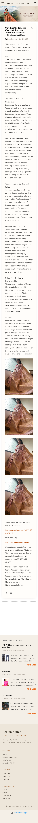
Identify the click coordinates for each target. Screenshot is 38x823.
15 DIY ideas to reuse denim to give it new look (16, 646)
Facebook (6, 776)
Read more (31, 665)
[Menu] (2, 3)
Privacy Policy (7, 795)
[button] (31, 28)
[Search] (35, 3)
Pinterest (6, 779)
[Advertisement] (19, 619)
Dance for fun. (8, 695)
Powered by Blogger (20, 813)
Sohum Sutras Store (10, 757)
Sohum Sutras (24, 3)
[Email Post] (10, 594)
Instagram (6, 773)
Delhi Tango (7, 760)
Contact (5, 792)
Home (5, 754)
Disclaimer (6, 798)
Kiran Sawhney (11, 3)
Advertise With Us (9, 763)
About (5, 789)
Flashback (6, 671)
